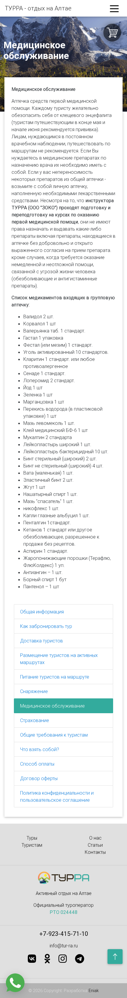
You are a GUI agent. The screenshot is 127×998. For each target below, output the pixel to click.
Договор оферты (39, 778)
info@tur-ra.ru (64, 946)
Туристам (32, 845)
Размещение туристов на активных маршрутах (59, 658)
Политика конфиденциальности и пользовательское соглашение (57, 796)
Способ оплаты (37, 764)
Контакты (95, 852)
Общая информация (42, 612)
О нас (95, 838)
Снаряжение (34, 691)
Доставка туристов (41, 641)
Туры (32, 838)
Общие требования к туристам (54, 735)
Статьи (95, 845)
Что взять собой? (39, 749)
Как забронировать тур (46, 626)
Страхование (34, 720)
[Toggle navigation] (114, 8)
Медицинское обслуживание (52, 706)
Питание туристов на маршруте (54, 677)
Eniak (94, 990)
